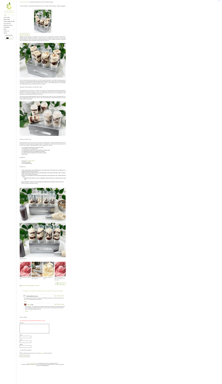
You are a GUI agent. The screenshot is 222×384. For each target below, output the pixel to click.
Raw (35, 285)
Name (21, 334)
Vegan (38, 285)
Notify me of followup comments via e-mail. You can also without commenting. (36, 353)
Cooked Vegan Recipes (9, 21)
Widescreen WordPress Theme (32, 363)
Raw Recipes (6, 19)
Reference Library (8, 25)
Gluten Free (24, 285)
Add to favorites (25, 34)
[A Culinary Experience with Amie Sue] (9, 7)
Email (21, 339)
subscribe (42, 353)
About (4, 29)
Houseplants (7, 27)
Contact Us (6, 31)
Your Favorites (7, 23)
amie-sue (29, 304)
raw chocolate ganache (30, 160)
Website (21, 344)
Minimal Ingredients (30, 285)
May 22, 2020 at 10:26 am (59, 295)
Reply (25, 301)
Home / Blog (7, 17)
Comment (22, 322)
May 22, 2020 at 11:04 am (59, 304)
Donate (5, 33)
